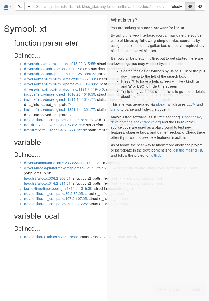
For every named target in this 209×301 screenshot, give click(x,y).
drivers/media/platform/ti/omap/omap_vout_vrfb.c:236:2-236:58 (75, 167)
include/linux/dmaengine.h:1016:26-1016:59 (59, 94)
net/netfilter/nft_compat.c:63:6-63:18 (53, 119)
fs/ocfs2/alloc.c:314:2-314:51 (47, 183)
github (156, 155)
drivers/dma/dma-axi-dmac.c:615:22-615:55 (59, 63)
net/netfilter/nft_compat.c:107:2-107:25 (55, 198)
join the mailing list (187, 150)
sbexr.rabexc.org (147, 121)
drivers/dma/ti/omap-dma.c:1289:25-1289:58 (60, 73)
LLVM (191, 104)
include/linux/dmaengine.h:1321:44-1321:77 (59, 109)
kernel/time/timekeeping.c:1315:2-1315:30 (58, 188)
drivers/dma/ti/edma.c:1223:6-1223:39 (55, 68)
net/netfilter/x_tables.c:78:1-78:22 (51, 236)
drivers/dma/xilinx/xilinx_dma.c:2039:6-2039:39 (62, 78)
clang (115, 109)
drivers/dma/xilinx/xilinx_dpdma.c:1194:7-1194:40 (64, 89)
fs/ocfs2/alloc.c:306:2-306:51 (47, 178)
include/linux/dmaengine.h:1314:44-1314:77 (59, 99)
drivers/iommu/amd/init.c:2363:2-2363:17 (57, 162)
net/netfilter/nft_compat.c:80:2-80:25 (53, 193)
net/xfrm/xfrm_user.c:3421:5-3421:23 (54, 124)
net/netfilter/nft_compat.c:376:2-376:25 (55, 203)
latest (175, 6)
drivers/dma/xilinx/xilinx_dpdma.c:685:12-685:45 (63, 83)
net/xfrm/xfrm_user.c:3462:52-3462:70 (55, 129)
